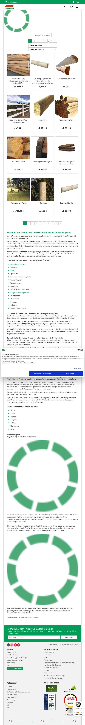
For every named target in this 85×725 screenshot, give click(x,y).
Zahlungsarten (49, 652)
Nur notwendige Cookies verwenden (42, 373)
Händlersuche (12, 652)
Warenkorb (11, 663)
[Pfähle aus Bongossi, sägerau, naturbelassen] (66, 148)
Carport (9, 687)
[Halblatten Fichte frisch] (66, 65)
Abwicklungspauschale (15, 660)
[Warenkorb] (71, 6)
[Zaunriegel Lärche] (66, 189)
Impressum (21, 361)
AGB (45, 657)
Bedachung (11, 700)
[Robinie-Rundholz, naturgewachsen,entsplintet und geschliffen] (18, 65)
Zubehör (10, 702)
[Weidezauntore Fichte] (18, 189)
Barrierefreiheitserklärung (53, 678)
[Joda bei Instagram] (11, 645)
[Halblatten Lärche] (18, 148)
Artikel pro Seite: (36, 49)
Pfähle (12, 270)
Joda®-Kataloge (12, 655)
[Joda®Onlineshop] (9, 6)
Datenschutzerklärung (29, 362)
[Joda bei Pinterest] (18, 645)
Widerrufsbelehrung (51, 667)
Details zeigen (77, 368)
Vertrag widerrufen (15, 668)
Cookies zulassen (70, 373)
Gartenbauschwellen (17, 264)
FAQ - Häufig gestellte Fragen (17, 657)
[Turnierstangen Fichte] (66, 106)
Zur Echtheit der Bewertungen (54, 675)
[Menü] (81, 702)
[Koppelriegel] (42, 106)
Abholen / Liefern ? (13, 2)
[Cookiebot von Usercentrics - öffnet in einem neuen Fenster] (74, 350)
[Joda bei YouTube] (15, 645)
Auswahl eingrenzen (42, 35)
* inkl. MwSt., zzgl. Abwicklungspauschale (63, 644)
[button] (74, 2)
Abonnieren (69, 637)
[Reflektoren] (42, 189)
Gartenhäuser (11, 689)
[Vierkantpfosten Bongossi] (42, 148)
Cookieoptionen (49, 673)
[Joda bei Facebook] (8, 645)
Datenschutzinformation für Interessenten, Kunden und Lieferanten (59, 664)
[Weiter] (55, 41)
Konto (9, 665)
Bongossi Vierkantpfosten (19, 292)
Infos (8, 708)
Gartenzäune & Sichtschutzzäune (18, 692)
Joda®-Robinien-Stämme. (30, 617)
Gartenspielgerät (13, 697)
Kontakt (47, 670)
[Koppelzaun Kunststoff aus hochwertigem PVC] (18, 106)
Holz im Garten (12, 695)
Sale (8, 705)
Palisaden (13, 267)
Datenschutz (48, 660)
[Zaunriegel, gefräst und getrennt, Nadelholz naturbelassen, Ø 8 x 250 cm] (42, 65)
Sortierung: (34, 45)
